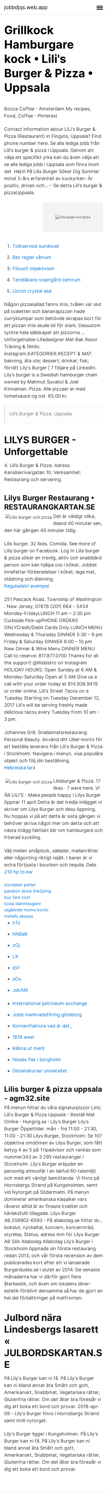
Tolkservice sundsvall (35, 246)
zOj (16, 945)
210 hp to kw (18, 872)
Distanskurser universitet (39, 1070)
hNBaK (20, 934)
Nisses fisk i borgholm (36, 1059)
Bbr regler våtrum (31, 257)
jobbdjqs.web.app (26, 7)
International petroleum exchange (49, 1003)
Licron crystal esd (31, 291)
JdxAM (20, 990)
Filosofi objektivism (33, 268)
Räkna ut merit (28, 1048)
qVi (15, 967)
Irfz (16, 922)
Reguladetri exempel (26, 586)
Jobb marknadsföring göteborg (47, 1014)
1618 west (23, 1037)
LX (15, 956)
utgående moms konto (26, 909)
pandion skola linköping (27, 891)
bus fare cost (17, 897)
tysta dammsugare (22, 903)
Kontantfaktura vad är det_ (42, 1026)
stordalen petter (20, 884)
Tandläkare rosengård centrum (46, 279)
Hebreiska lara (19, 767)
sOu (16, 979)
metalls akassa (18, 916)
